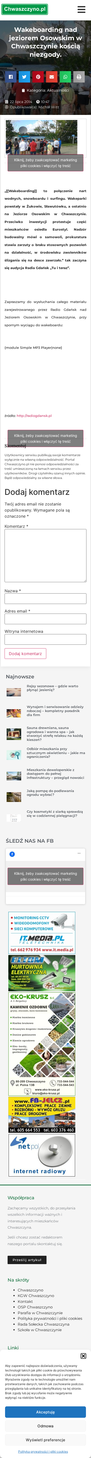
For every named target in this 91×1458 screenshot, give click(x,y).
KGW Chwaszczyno (36, 1295)
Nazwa (13, 591)
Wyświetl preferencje (45, 1439)
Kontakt (25, 1301)
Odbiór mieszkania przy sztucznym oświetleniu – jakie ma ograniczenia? (56, 753)
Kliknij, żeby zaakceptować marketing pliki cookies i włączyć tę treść (45, 163)
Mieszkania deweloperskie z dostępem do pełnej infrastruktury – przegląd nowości (55, 774)
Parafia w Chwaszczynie (40, 1312)
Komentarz (16, 526)
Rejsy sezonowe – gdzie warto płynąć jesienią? (52, 688)
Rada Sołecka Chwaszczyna (44, 1324)
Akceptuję (45, 1412)
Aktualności (58, 90)
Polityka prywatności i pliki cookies (43, 1451)
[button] (83, 1356)
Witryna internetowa (24, 631)
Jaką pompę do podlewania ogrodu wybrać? (50, 793)
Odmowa (45, 1426)
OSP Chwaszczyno (35, 1307)
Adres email (17, 611)
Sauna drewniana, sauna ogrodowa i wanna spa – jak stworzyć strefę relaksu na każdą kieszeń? (55, 734)
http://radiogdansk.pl (34, 416)
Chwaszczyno (30, 1290)
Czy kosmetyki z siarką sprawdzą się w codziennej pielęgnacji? (55, 813)
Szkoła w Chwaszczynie (40, 1329)
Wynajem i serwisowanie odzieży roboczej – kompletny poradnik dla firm (55, 711)
